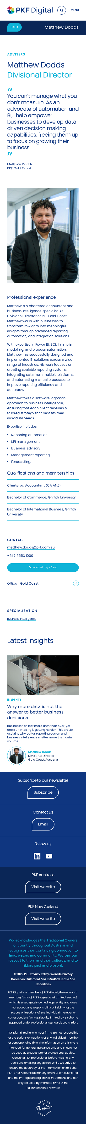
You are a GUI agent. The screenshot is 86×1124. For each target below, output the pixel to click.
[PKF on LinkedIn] (37, 855)
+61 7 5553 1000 (20, 555)
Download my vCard (43, 567)
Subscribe (43, 792)
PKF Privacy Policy (36, 974)
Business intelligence (21, 619)
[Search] (61, 10)
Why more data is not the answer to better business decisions (35, 712)
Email (43, 824)
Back (14, 27)
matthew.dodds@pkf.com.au (31, 547)
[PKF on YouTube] (49, 855)
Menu (75, 10)
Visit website (43, 887)
